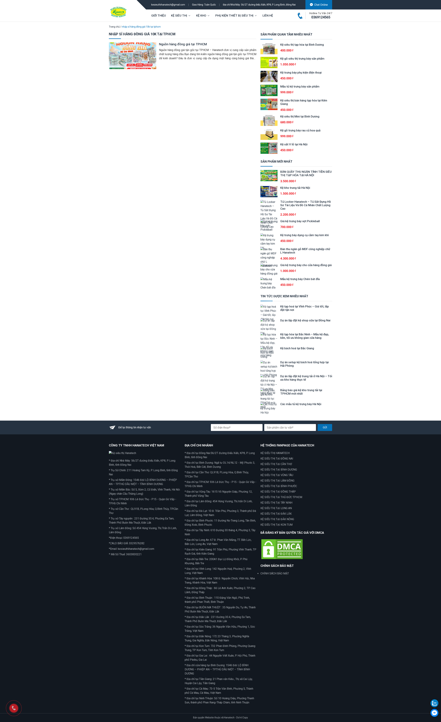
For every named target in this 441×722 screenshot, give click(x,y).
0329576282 (137, 543)
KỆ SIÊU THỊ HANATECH (275, 453)
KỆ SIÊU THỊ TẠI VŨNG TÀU (276, 475)
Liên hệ (268, 15)
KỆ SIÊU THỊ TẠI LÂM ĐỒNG (277, 480)
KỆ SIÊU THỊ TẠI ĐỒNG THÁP (278, 491)
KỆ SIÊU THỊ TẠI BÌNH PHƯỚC (278, 486)
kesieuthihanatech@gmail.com (168, 4)
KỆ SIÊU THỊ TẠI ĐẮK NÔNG (277, 519)
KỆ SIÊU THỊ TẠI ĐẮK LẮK (276, 513)
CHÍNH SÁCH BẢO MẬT (274, 573)
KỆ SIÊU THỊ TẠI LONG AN (276, 508)
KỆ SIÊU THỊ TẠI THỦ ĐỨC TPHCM (281, 497)
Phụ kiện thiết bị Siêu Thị (234, 15)
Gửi (325, 427)
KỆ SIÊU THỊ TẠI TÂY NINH (276, 502)
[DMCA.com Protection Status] (282, 548)
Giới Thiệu (158, 15)
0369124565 (320, 17)
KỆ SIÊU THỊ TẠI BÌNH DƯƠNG (278, 469)
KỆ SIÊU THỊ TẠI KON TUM (276, 524)
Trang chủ (114, 26)
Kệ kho (201, 15)
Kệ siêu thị (179, 15)
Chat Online (321, 4)
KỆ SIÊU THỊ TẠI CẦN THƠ (276, 464)
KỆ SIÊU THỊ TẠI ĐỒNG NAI (276, 458)
